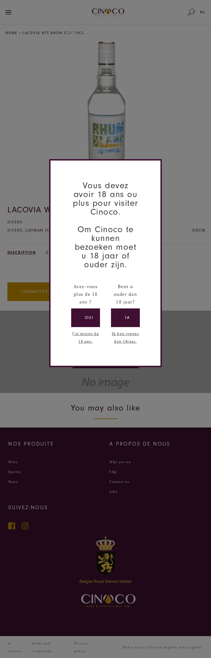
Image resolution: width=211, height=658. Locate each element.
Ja (127, 317)
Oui (89, 317)
